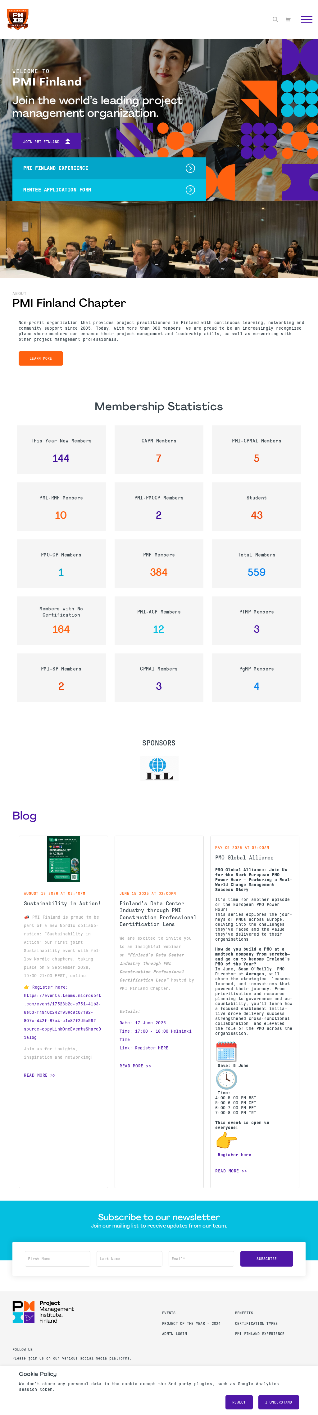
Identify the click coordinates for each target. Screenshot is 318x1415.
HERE (163, 1047)
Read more (36, 1075)
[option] (159, 768)
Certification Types (256, 1323)
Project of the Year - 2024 (191, 1323)
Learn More (41, 358)
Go (303, 26)
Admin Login (174, 1334)
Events (169, 1313)
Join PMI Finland (41, 142)
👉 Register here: (46, 987)
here (246, 1154)
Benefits (244, 1313)
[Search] (275, 19)
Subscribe (267, 1259)
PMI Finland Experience (260, 1334)
